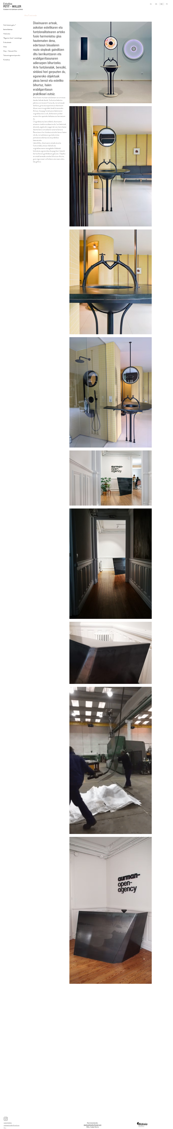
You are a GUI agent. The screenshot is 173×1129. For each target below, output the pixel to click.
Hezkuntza (6, 33)
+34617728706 (8, 1123)
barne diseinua (7, 29)
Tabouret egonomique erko (11, 55)
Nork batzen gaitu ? (9, 25)
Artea (5, 46)
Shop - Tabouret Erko (10, 51)
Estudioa (7, 3)
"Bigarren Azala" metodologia (12, 38)
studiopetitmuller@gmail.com (92, 1125)
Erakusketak (7, 42)
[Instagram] (5, 1118)
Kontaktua (6, 59)
